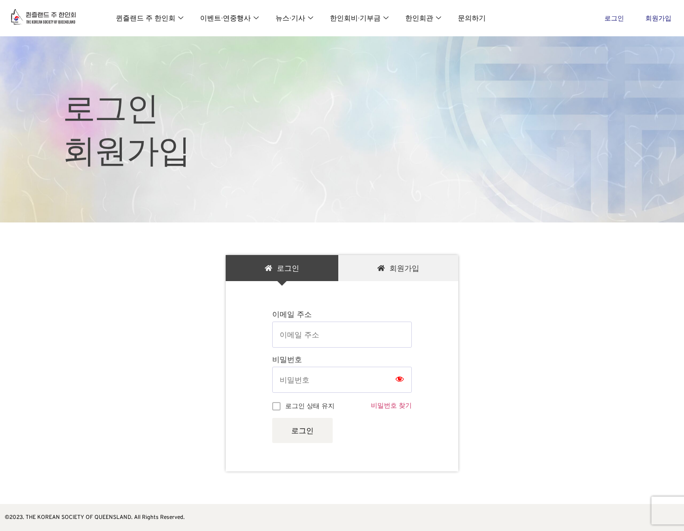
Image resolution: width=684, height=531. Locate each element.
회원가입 (658, 18)
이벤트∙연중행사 (225, 18)
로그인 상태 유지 (310, 406)
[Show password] (400, 380)
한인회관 (419, 18)
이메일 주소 (292, 314)
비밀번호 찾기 (391, 405)
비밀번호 (287, 359)
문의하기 (472, 18)
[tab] (282, 268)
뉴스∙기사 (290, 18)
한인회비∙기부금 (355, 18)
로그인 (614, 18)
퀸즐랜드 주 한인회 (145, 18)
